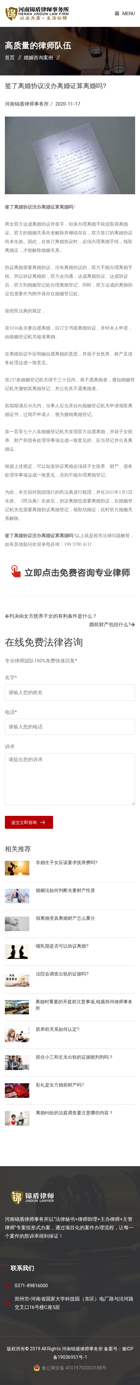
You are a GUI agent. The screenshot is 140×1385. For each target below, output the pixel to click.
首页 (10, 58)
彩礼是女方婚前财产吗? (60, 1084)
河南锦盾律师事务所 (27, 104)
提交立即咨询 (24, 822)
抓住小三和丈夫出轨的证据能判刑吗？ (74, 1057)
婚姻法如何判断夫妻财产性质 (65, 890)
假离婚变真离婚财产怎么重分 (65, 918)
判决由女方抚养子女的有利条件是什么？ (53, 616)
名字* (11, 678)
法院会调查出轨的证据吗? (62, 973)
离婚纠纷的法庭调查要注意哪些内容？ (74, 1112)
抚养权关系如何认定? (57, 1029)
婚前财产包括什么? (110, 624)
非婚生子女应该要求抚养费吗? (67, 862)
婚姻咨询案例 (38, 58)
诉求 (10, 746)
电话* (11, 712)
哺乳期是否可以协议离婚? (62, 946)
